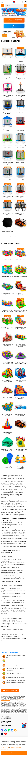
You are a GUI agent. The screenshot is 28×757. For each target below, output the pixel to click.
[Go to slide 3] (14, 37)
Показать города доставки (10, 690)
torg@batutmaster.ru (7, 725)
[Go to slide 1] (12, 37)
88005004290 (6, 721)
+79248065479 (6, 717)
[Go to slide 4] (15, 37)
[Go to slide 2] (13, 37)
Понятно (14, 753)
